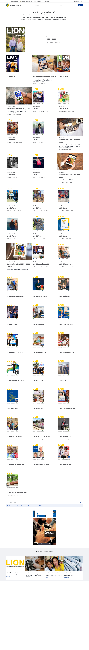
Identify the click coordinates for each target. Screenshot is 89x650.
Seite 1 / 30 (41, 543)
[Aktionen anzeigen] (82, 502)
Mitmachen (53, 5)
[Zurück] (7, 502)
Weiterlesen (8, 576)
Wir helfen (45, 5)
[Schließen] (81, 506)
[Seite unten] (46, 544)
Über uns (37, 5)
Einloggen (77, 1)
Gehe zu (27, 579)
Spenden (80, 5)
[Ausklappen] (49, 544)
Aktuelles (60, 5)
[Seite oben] (44, 544)
